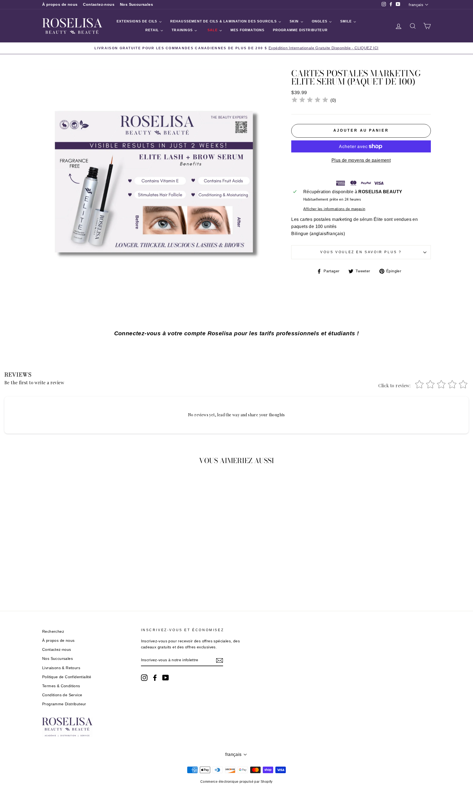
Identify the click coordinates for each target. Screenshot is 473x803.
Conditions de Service (62, 695)
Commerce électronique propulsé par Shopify (236, 782)
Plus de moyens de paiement (361, 160)
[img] (309, 101)
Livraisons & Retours (61, 668)
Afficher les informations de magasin (334, 209)
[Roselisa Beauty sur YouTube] (165, 677)
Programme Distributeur (64, 704)
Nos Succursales (136, 4)
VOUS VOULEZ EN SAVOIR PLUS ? (361, 252)
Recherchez (53, 631)
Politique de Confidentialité (66, 677)
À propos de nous (59, 4)
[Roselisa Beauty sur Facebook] (155, 677)
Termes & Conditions (61, 686)
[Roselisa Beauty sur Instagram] (144, 677)
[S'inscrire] (219, 660)
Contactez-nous (98, 4)
